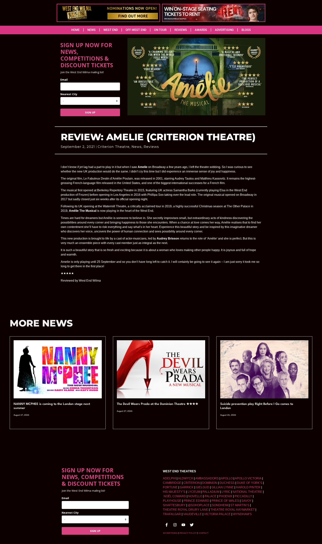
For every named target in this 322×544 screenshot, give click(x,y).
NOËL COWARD (175, 496)
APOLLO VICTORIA (248, 478)
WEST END (110, 30)
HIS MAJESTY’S (174, 491)
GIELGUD (202, 487)
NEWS (91, 30)
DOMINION (209, 482)
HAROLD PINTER (248, 487)
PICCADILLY (243, 496)
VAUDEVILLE (192, 514)
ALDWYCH (185, 478)
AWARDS (201, 30)
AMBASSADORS (207, 478)
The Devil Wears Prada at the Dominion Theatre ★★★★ (157, 404)
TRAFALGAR (172, 514)
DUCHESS (227, 482)
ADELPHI (169, 478)
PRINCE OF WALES (225, 500)
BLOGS (246, 30)
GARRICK (187, 487)
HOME (75, 30)
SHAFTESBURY (174, 505)
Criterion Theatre (114, 147)
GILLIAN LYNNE (222, 487)
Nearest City (68, 94)
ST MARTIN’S (239, 505)
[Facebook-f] (166, 525)
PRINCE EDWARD (196, 500)
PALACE (211, 496)
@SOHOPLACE (199, 505)
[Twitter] (191, 525)
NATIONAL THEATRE (247, 491)
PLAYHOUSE (172, 500)
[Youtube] (183, 525)
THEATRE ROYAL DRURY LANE (185, 509)
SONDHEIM (220, 505)
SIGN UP (90, 112)
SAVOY (246, 500)
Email (64, 79)
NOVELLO (195, 496)
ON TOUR (160, 30)
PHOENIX (225, 496)
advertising (170, 533)
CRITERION (191, 482)
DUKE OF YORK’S (249, 482)
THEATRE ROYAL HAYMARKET (232, 509)
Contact (203, 533)
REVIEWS (180, 30)
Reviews (151, 147)
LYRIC (226, 491)
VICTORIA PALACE (217, 514)
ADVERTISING (224, 30)
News (137, 147)
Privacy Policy (187, 533)
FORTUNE (170, 487)
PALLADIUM (210, 491)
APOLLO (227, 478)
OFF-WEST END (136, 30)
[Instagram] (175, 525)
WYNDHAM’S (242, 514)
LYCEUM (194, 491)
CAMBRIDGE (172, 482)
